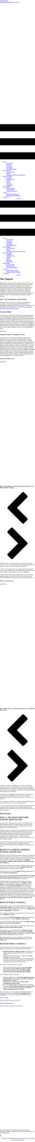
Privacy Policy (20, 1140)
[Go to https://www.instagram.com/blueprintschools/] (17, 1135)
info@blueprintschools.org (7, 1003)
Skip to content (4, 0)
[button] (17, 508)
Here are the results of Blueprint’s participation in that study (16, 307)
